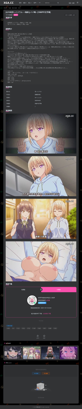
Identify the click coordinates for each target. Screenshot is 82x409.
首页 (20, 3)
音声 (35, 3)
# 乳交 (23, 328)
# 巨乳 (8, 328)
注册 (73, 3)
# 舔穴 (44, 328)
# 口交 (18, 328)
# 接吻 (49, 328)
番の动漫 (14, 8)
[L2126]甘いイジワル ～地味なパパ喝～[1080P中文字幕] (28, 12)
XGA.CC (38, 407)
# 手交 (28, 328)
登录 (70, 3)
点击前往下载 (47, 313)
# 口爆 (34, 328)
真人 (29, 3)
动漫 (24, 3)
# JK (13, 328)
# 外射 (55, 328)
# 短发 (39, 328)
